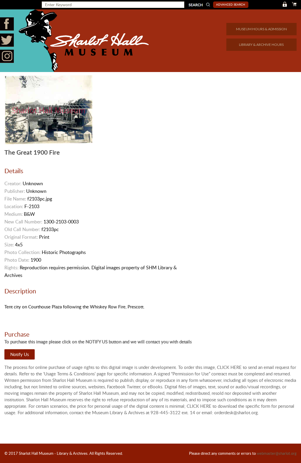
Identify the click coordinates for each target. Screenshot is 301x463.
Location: (13, 206)
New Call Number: (23, 221)
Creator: (12, 183)
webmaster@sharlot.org (277, 453)
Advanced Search (230, 4)
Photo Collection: (22, 252)
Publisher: (14, 191)
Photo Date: (16, 260)
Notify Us (19, 354)
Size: (9, 244)
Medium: (13, 214)
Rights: (11, 267)
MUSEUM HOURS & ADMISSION (261, 29)
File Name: (15, 198)
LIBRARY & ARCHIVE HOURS (261, 44)
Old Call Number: (22, 229)
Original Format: (21, 237)
